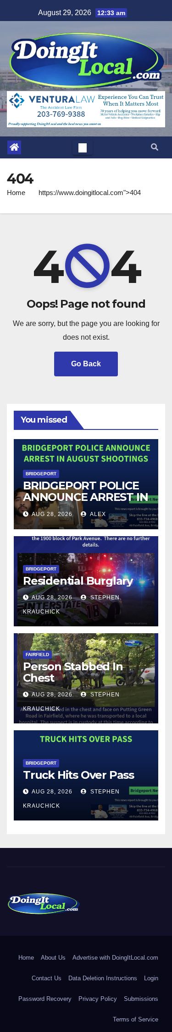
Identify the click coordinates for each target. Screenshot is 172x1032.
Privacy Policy (97, 998)
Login (151, 978)
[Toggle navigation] (82, 147)
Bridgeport (41, 473)
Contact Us (46, 978)
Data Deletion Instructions (102, 978)
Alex (97, 514)
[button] (154, 147)
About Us (53, 957)
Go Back (86, 364)
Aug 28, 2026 (52, 514)
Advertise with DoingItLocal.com (115, 957)
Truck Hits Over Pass (78, 775)
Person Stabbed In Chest (73, 672)
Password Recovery (45, 998)
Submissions (141, 998)
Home (16, 192)
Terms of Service (135, 1019)
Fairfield (37, 654)
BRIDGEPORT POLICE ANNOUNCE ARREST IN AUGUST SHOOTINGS (85, 497)
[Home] (14, 147)
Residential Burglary (78, 580)
